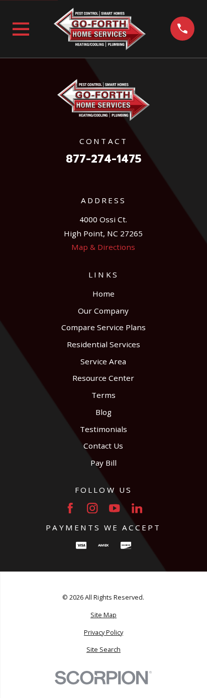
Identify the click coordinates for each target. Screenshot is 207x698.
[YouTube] (114, 508)
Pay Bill (103, 463)
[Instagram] (92, 508)
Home (103, 294)
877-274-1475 (103, 159)
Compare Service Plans (103, 327)
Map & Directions (103, 247)
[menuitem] (104, 615)
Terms (103, 395)
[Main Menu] (21, 29)
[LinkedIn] (137, 508)
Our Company (103, 311)
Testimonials (103, 429)
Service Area (103, 361)
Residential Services (103, 344)
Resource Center (103, 378)
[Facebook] (70, 508)
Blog (103, 412)
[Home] (100, 29)
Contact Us (103, 446)
